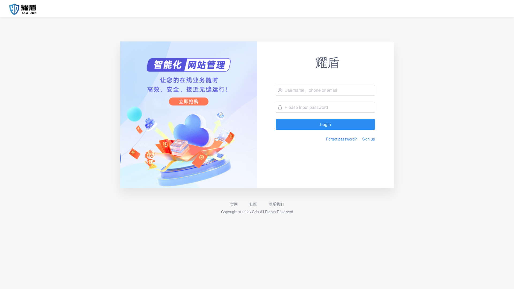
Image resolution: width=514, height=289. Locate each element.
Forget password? (341, 139)
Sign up (368, 139)
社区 (252, 204)
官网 (234, 204)
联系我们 (276, 204)
